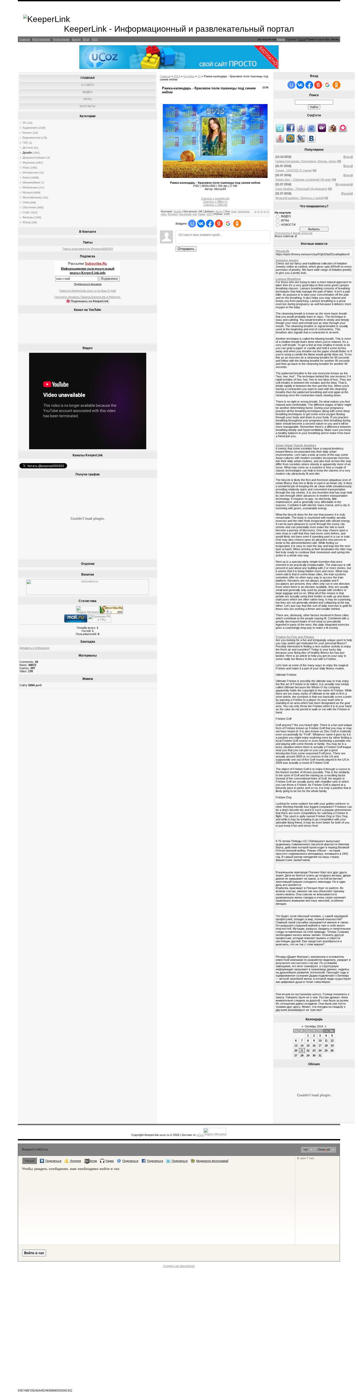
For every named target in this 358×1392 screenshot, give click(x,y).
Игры (26, 167)
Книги (26, 177)
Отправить (186, 249)
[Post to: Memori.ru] (343, 127)
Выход (76, 39)
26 (332, 1050)
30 (314, 1055)
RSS (94, 39)
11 (326, 1040)
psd (195, 214)
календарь (243, 211)
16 (314, 1045)
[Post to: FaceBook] (290, 127)
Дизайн (27, 152)
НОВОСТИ (288, 224)
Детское (28, 147)
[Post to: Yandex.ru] (280, 138)
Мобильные (30, 187)
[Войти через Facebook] (210, 224)
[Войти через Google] (228, 223)
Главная (24, 39)
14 (301, 1045)
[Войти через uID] (192, 224)
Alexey (219, 211)
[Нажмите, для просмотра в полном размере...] (215, 176)
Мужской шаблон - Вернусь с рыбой (299, 197)
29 (308, 1055)
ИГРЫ (285, 220)
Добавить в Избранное (34, 647)
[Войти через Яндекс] (219, 224)
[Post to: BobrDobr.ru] (332, 127)
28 (301, 1055)
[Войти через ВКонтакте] (201, 224)
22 (308, 1050)
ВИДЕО (286, 216)
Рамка (201, 214)
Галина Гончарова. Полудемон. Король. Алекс (306, 161)
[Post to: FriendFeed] (311, 127)
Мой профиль (41, 39)
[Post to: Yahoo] (322, 127)
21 (199, 76)
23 (314, 1050)
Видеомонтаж (32, 137)
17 (320, 1045)
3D (24, 122)
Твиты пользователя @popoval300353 (87, 248)
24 (320, 1050)
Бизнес (27, 132)
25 (326, 1050)
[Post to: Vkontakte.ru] (311, 138)
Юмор (27, 222)
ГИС (25, 142)
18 (326, 1045)
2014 (177, 76)
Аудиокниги (30, 127)
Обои (26, 202)
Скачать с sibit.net (215, 204)
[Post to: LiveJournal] (301, 138)
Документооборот (34, 157)
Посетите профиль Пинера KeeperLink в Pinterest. (88, 297)
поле (233, 211)
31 (320, 1055)
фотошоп (173, 214)
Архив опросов (302, 233)
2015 (209, 214)
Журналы (29, 162)
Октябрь (188, 76)
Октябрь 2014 (314, 1026)
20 (295, 1050)
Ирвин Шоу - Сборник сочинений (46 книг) (303, 179)
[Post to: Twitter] (280, 127)
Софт (26, 212)
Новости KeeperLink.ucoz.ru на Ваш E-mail (87, 290)
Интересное (31, 172)
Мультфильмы (32, 197)
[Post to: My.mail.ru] (290, 138)
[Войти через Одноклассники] (237, 224)
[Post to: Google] (301, 127)
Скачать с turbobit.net (215, 198)
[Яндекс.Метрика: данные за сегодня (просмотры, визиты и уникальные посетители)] (87, 610)
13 (295, 1045)
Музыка (28, 192)
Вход (86, 39)
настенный (185, 214)
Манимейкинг (31, 182)
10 (320, 1040)
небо (163, 214)
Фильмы (28, 217)
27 (295, 1055)
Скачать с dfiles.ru (215, 201)
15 (308, 1045)
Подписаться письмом (87, 284)
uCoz (200, 1134)
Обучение (29, 207)
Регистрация (61, 39)
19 (332, 1045)
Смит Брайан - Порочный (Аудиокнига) (301, 188)
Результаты (282, 233)
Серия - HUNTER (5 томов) (293, 170)
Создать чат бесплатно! (179, 1266)
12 (332, 1040)
